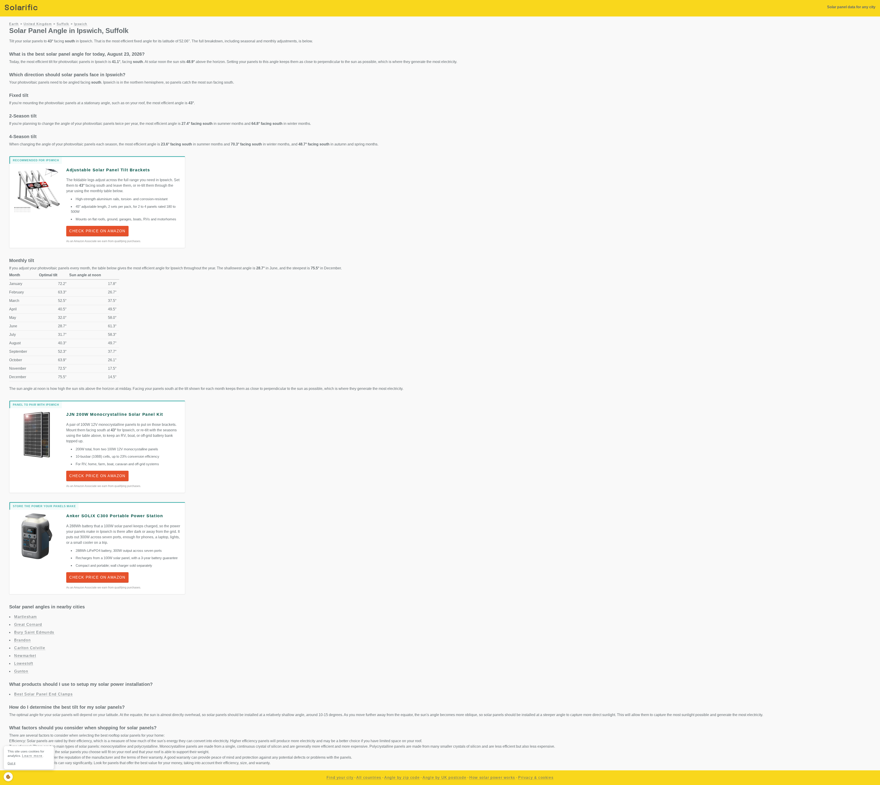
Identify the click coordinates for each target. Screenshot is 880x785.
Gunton (21, 671)
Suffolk (63, 24)
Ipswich (80, 24)
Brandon (22, 640)
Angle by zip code (402, 778)
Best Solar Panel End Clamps (43, 694)
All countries (368, 778)
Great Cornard (28, 624)
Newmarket (25, 656)
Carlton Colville (29, 648)
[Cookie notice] (8, 776)
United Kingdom (38, 24)
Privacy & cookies (535, 778)
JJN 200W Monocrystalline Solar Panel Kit (114, 414)
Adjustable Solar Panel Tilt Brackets (108, 170)
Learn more (32, 756)
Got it (11, 763)
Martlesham (25, 617)
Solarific (21, 8)
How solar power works (492, 778)
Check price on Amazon (97, 231)
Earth (14, 24)
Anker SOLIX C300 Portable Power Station (114, 516)
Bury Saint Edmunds (34, 632)
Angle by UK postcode (444, 778)
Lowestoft (23, 663)
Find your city (340, 778)
